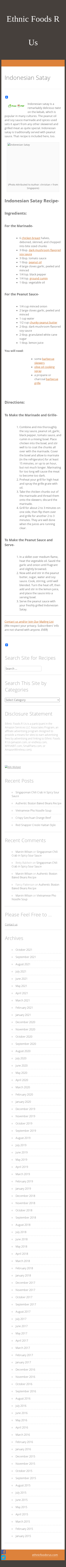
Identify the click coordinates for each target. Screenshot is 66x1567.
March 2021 (23, 1000)
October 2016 (24, 1384)
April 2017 (22, 1340)
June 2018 (22, 1239)
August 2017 (23, 1311)
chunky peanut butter (43, 322)
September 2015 (26, 1478)
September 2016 (26, 1391)
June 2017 (22, 1326)
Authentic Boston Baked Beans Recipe (38, 803)
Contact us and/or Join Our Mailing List (29, 622)
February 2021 (24, 1007)
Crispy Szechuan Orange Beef (33, 818)
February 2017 (24, 1355)
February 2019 (24, 1181)
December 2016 (25, 1369)
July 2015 (21, 1492)
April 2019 (22, 1167)
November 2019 (25, 1116)
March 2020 (23, 1087)
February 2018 (24, 1268)
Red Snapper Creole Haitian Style (36, 825)
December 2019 (25, 1109)
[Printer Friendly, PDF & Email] (16, 107)
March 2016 (23, 1435)
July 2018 (21, 1232)
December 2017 (25, 1283)
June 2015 (22, 1500)
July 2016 (21, 1406)
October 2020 (24, 1036)
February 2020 (24, 1094)
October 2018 (24, 1210)
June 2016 (22, 1413)
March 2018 (23, 1261)
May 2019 (21, 1159)
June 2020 (22, 1065)
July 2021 (21, 971)
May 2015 (21, 1507)
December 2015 (25, 1456)
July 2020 (21, 1058)
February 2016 (24, 1442)
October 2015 (24, 1471)
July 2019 (21, 1145)
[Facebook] (3, 1552)
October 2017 (24, 1297)
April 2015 (22, 1514)
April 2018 (22, 1254)
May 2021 (21, 986)
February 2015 (24, 1529)
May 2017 (21, 1333)
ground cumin (39, 278)
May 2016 (21, 1420)
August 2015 (23, 1485)
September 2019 (26, 1131)
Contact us (11, 924)
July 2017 (21, 1319)
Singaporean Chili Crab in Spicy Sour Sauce (35, 853)
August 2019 (23, 1138)
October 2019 (24, 1123)
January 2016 (23, 1449)
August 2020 (23, 1051)
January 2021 (23, 1015)
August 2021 (23, 964)
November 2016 (25, 1377)
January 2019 (23, 1188)
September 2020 (26, 1044)
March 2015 (23, 1521)
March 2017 (23, 1348)
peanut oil (35, 262)
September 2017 (26, 1304)
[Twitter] (3, 1557)
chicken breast (31, 238)
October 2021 (24, 950)
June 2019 (22, 1152)
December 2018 (25, 1196)
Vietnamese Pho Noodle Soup (33, 810)
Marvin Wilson (24, 852)
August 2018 (23, 1225)
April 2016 (22, 1427)
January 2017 (23, 1362)
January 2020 (23, 1102)
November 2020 (25, 1029)
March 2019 (23, 1174)
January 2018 (23, 1275)
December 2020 (25, 1022)
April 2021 (22, 993)
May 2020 (21, 1073)
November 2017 (25, 1290)
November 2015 (25, 1463)
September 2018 (26, 1217)
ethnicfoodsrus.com (45, 1555)
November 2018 (25, 1203)
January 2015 (23, 1536)
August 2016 (23, 1398)
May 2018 (21, 1246)
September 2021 (26, 957)
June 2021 (22, 979)
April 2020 (22, 1080)
